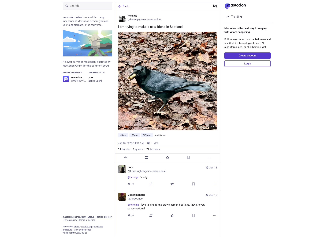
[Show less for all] (215, 6)
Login (247, 63)
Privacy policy (70, 220)
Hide (211, 35)
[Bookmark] (188, 157)
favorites (153, 149)
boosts (123, 149)
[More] (209, 158)
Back (126, 6)
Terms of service (87, 220)
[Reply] (126, 157)
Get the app (86, 226)
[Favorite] (167, 157)
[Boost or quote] (146, 157)
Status (91, 217)
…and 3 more (160, 135)
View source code (82, 229)
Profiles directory (104, 217)
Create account (247, 55)
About (83, 217)
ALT (212, 126)
